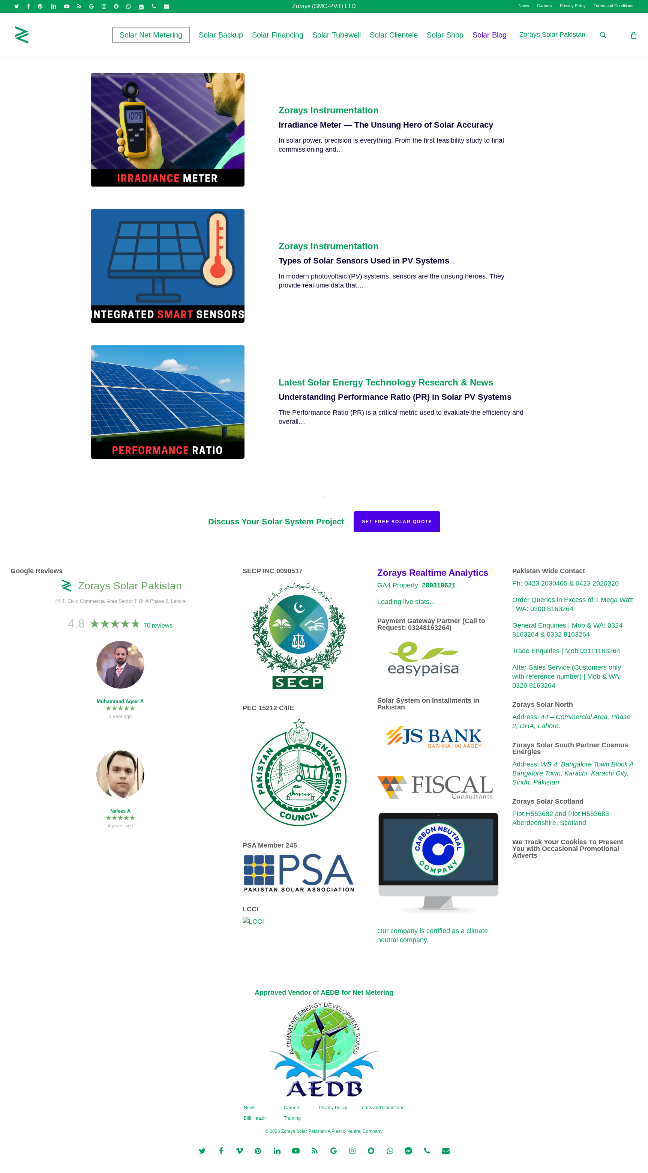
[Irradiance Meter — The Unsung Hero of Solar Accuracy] (168, 130)
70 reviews (158, 625)
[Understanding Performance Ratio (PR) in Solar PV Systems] (168, 402)
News (249, 1107)
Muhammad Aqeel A (120, 701)
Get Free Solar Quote (397, 521)
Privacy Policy (333, 1107)
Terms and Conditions (382, 1107)
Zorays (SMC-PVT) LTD (324, 6)
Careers (292, 1107)
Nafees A (120, 811)
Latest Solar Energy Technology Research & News (386, 382)
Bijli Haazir (255, 1118)
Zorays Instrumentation (329, 110)
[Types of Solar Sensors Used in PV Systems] (168, 265)
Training (292, 1118)
